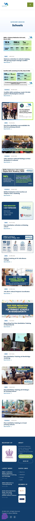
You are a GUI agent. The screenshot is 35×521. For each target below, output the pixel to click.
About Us (22, 472)
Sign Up (25, 461)
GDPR (21, 480)
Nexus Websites (13, 513)
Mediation (22, 474)
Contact (22, 477)
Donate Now (24, 456)
